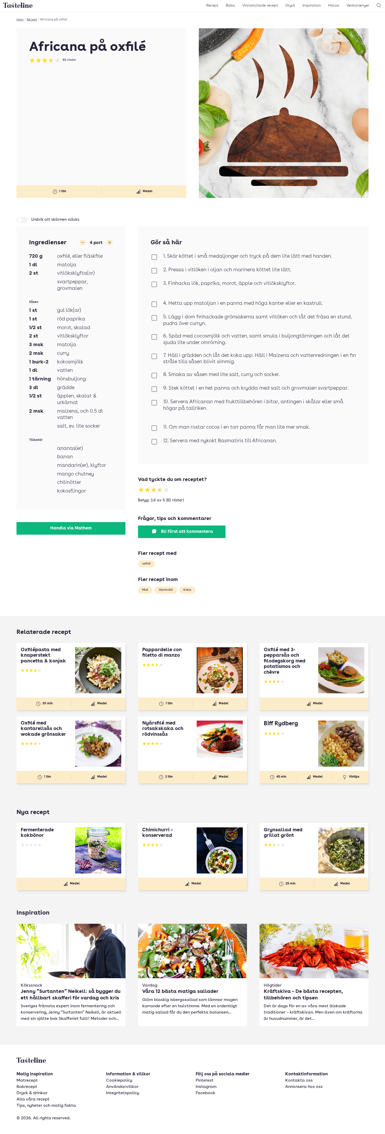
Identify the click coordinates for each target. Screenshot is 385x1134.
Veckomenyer (357, 5)
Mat (145, 589)
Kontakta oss (299, 1080)
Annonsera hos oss (304, 1087)
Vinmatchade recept (260, 5)
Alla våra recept (33, 1099)
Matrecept (27, 1080)
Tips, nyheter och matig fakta (46, 1106)
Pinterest (204, 1080)
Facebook (205, 1093)
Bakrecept (26, 1087)
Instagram (206, 1087)
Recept (212, 5)
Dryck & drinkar (31, 1093)
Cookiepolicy (119, 1080)
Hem (20, 19)
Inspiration (311, 5)
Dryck (290, 5)
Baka (230, 5)
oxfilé (146, 563)
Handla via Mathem (71, 528)
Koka (187, 589)
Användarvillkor (122, 1087)
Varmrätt (166, 589)
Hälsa (333, 5)
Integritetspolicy (122, 1093)
